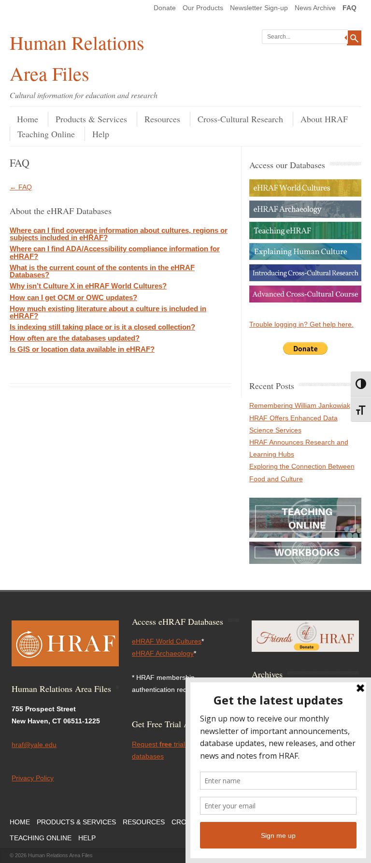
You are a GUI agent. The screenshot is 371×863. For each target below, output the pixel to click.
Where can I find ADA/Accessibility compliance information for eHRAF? (115, 252)
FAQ (349, 8)
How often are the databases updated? (75, 338)
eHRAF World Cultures (166, 641)
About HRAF (324, 119)
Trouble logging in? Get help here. (301, 324)
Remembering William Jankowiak (299, 405)
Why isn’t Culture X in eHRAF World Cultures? (88, 286)
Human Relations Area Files (77, 57)
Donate (165, 8)
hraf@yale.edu (34, 744)
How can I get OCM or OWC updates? (73, 297)
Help (100, 134)
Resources (162, 119)
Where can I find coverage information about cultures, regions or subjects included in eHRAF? (119, 234)
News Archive (315, 8)
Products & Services (91, 119)
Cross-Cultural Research (240, 119)
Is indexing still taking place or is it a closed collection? (102, 327)
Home (27, 119)
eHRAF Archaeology (163, 653)
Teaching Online (46, 134)
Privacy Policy (33, 778)
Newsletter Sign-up (259, 8)
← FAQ (21, 187)
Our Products (203, 8)
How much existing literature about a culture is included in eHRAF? (108, 312)
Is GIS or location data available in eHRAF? (82, 349)
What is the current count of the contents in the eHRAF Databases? (102, 271)
